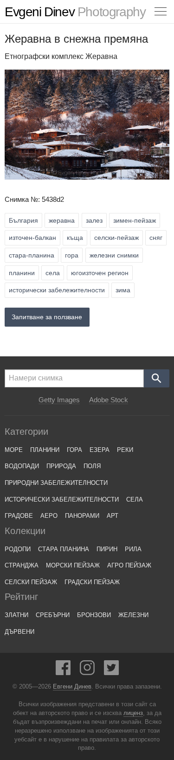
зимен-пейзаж (134, 220)
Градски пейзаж (92, 582)
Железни (133, 615)
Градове (19, 515)
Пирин (107, 549)
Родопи (18, 549)
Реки (125, 449)
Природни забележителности (56, 482)
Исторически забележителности (62, 499)
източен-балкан (32, 237)
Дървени (19, 631)
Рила (133, 549)
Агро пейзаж (129, 565)
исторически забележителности (57, 290)
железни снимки (114, 255)
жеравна (62, 220)
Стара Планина (63, 549)
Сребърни (53, 615)
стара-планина (31, 255)
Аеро (49, 515)
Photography (75, 12)
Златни (16, 615)
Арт (112, 515)
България (23, 220)
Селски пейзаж (31, 582)
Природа (61, 466)
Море (14, 449)
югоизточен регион (100, 273)
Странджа (22, 565)
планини (22, 273)
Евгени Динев (72, 686)
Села (134, 499)
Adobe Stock (108, 400)
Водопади (22, 466)
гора (71, 255)
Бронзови (94, 615)
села (52, 273)
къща (75, 237)
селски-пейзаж (116, 237)
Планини (44, 449)
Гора (74, 449)
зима (123, 290)
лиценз (133, 713)
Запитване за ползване (47, 317)
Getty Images (59, 400)
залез (94, 220)
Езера (100, 449)
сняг (155, 237)
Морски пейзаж (73, 565)
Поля (92, 466)
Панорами (82, 515)
